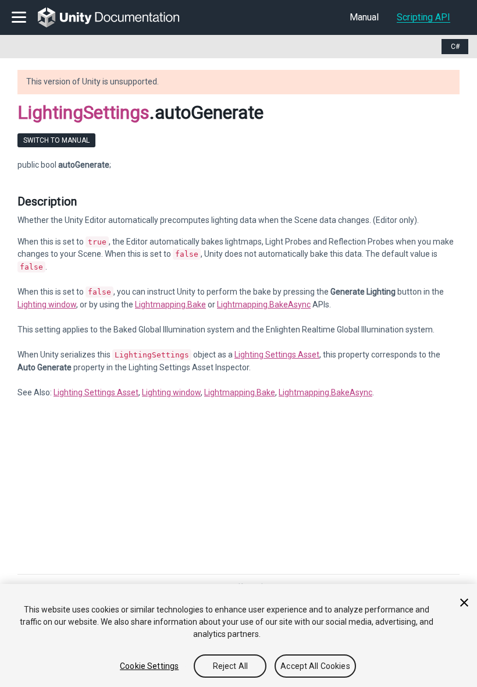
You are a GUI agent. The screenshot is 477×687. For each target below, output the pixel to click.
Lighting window (46, 304)
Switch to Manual (56, 140)
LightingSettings (83, 112)
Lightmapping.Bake (170, 304)
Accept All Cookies (315, 666)
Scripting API (423, 17)
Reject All (230, 666)
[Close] (464, 602)
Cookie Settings (149, 666)
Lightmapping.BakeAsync (264, 304)
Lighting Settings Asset (276, 354)
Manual (364, 17)
